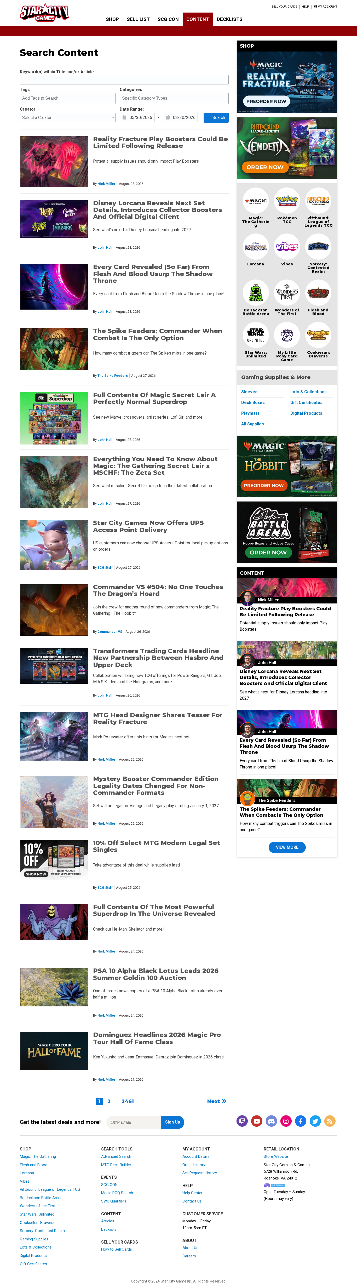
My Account (196, 1149)
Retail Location (281, 1149)
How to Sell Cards (116, 1249)
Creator (28, 109)
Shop (112, 19)
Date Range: (132, 109)
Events (109, 1177)
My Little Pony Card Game (287, 356)
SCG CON (168, 19)
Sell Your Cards (284, 6)
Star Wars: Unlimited (256, 354)
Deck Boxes (253, 402)
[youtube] (256, 1121)
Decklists (230, 19)
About (189, 1240)
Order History (193, 1164)
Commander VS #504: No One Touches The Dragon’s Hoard (158, 590)
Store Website (276, 1156)
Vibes (287, 264)
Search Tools (117, 1149)
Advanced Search (116, 1156)
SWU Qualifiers (113, 1201)
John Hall (104, 247)
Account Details (196, 1156)
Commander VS (109, 632)
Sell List (138, 19)
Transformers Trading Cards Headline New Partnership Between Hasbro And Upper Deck (158, 658)
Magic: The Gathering (255, 222)
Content (197, 19)
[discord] (271, 1121)
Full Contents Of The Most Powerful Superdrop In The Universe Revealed (154, 910)
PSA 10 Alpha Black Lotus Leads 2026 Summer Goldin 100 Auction (155, 974)
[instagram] (286, 1121)
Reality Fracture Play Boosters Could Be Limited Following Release (160, 142)
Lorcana (255, 264)
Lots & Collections (308, 391)
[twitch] (242, 1121)
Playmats (250, 413)
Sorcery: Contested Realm (318, 268)
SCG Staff (105, 567)
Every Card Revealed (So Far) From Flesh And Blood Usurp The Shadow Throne (153, 273)
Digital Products (306, 413)
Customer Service (202, 1213)
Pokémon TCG (287, 220)
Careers (189, 1256)
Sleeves (249, 391)
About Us (190, 1247)
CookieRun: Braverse (37, 1222)
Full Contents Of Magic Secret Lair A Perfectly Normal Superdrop (154, 398)
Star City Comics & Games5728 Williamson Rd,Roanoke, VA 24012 (287, 1171)
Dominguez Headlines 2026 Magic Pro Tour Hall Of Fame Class (157, 1038)
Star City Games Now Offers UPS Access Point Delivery (148, 526)
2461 (128, 1101)
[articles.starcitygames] (330, 1121)
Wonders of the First (37, 1206)
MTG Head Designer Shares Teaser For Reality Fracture (157, 718)
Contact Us (192, 1201)
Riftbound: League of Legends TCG (318, 222)
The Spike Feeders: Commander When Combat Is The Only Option (157, 334)
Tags (25, 89)
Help (305, 6)
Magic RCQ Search (117, 1192)
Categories (131, 89)
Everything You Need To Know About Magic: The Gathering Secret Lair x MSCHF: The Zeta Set (155, 466)
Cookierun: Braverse (318, 354)
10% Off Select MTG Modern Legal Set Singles (156, 846)
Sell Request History (199, 1173)
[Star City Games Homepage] (52, 12)
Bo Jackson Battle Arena (256, 312)
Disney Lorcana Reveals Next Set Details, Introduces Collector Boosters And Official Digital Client (157, 210)
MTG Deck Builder (116, 1164)
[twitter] (315, 1121)
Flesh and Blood (318, 312)
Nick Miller (106, 184)
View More (287, 847)
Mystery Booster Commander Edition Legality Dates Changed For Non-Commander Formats (155, 785)
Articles (107, 1221)
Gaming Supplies (34, 1239)
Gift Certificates (306, 402)
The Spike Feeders (112, 376)
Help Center (192, 1192)
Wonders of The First (287, 312)
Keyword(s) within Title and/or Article (57, 71)
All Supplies (252, 423)
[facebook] (300, 1121)
